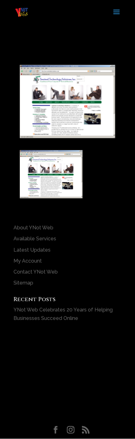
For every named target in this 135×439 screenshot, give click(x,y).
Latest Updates (32, 250)
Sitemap (23, 283)
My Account (28, 261)
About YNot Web (33, 228)
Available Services (35, 239)
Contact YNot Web (36, 272)
